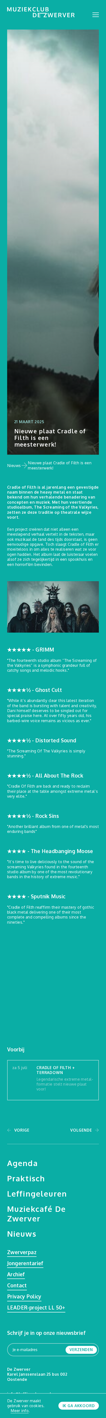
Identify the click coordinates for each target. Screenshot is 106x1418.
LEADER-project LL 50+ (36, 1308)
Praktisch (26, 1178)
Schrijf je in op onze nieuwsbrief (46, 1333)
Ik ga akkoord (79, 1405)
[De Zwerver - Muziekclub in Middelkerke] (41, 12)
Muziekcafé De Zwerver (36, 1213)
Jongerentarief (25, 1263)
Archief (16, 1274)
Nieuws (14, 465)
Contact (17, 1285)
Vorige (21, 1130)
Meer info (20, 1410)
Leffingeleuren (37, 1193)
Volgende (81, 1130)
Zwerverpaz (21, 1252)
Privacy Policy (24, 1296)
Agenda (22, 1163)
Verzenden (81, 1349)
